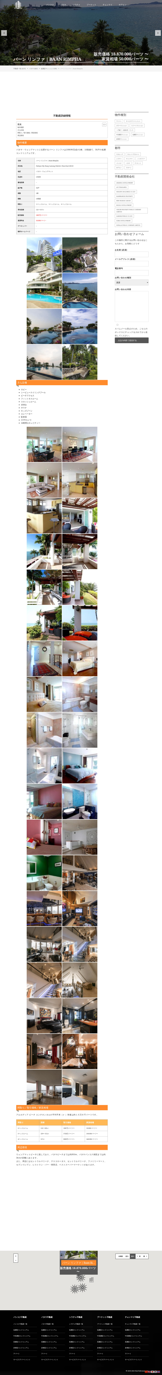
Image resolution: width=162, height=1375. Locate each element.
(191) (49, 68)
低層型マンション (138, 134)
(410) (33, 68)
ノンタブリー (141, 159)
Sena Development (123, 221)
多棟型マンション (121, 139)
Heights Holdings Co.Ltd (125, 192)
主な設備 (21, 130)
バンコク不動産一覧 (20, 1324)
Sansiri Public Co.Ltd (124, 216)
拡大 (127, 1256)
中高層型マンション (122, 134)
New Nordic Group (123, 201)
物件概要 (21, 127)
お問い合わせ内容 (123, 289)
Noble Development (124, 205)
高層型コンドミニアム (21, 1342)
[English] (149, 1371)
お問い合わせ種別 (123, 278)
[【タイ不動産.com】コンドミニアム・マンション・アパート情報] (18, 5)
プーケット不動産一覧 (105, 1324)
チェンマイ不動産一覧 (132, 1324)
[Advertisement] (81, 92)
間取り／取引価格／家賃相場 (28, 133)
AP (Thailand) (121, 187)
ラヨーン (128, 167)
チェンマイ (129, 159)
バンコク (119, 163)
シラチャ (119, 159)
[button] (4, 33)
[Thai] (158, 1371)
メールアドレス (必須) (125, 259)
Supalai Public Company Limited (128, 225)
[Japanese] (152, 1371)
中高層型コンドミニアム (21, 1336)
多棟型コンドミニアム (21, 1348)
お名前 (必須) (121, 250)
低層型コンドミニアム (21, 1330)
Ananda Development (124, 183)
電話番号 (119, 268)
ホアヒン (119, 167)
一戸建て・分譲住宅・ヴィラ (124, 130)
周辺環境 (21, 135)
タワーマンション (121, 125)
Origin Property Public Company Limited (128, 211)
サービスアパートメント (133, 121)
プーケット (137, 163)
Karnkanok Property (124, 196)
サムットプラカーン (133, 154)
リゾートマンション (137, 125)
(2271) (19, 68)
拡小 (132, 1256)
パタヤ (128, 163)
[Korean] (155, 1371)
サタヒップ (119, 154)
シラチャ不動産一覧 (76, 1324)
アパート (119, 121)
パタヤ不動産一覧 (47, 1324)
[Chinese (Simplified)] (146, 1371)
